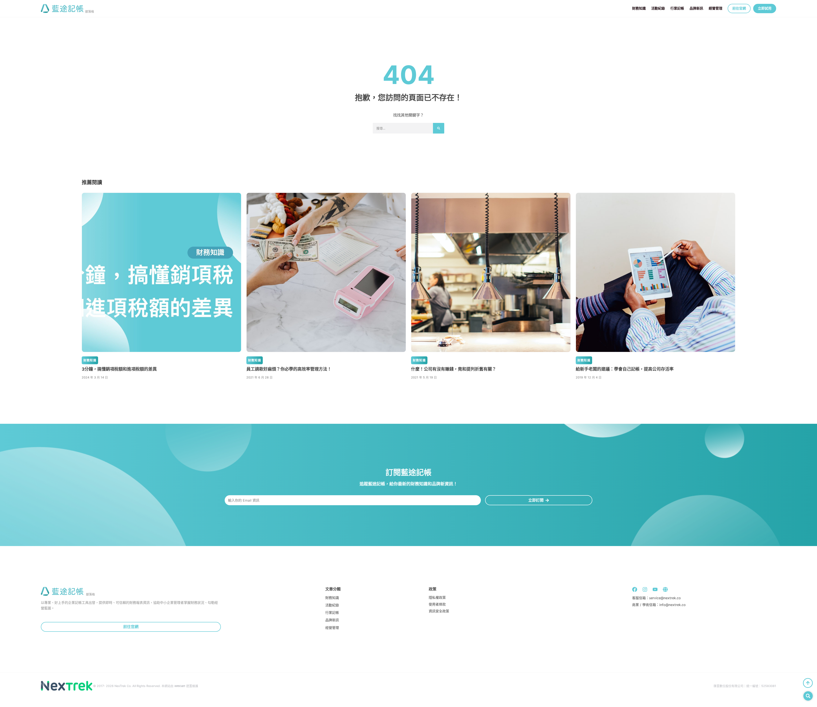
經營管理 (715, 8)
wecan (179, 686)
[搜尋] (438, 128)
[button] (808, 696)
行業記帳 (677, 8)
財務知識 (639, 8)
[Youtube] (655, 589)
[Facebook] (634, 589)
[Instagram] (644, 589)
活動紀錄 (658, 8)
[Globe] (665, 589)
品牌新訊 (696, 8)
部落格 (89, 11)
